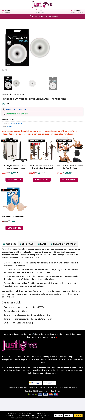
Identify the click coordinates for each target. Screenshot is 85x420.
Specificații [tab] (28, 244)
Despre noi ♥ (13, 387)
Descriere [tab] (10, 244)
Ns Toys (9, 127)
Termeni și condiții (36, 387)
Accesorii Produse (19, 94)
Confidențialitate (54, 387)
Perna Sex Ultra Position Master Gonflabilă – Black (70, 167)
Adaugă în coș (14, 179)
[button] (6, 11)
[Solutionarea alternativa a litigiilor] (35, 383)
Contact (73, 387)
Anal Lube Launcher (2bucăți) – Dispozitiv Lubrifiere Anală (42, 167)
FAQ (66, 387)
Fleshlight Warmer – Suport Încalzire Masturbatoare (15, 167)
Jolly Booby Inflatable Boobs (13, 216)
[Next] (78, 44)
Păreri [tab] (43, 244)
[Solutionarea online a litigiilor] (49, 383)
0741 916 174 (20, 109)
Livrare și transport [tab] (64, 244)
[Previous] (6, 44)
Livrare (23, 387)
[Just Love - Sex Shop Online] (42, 4)
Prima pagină (6, 94)
